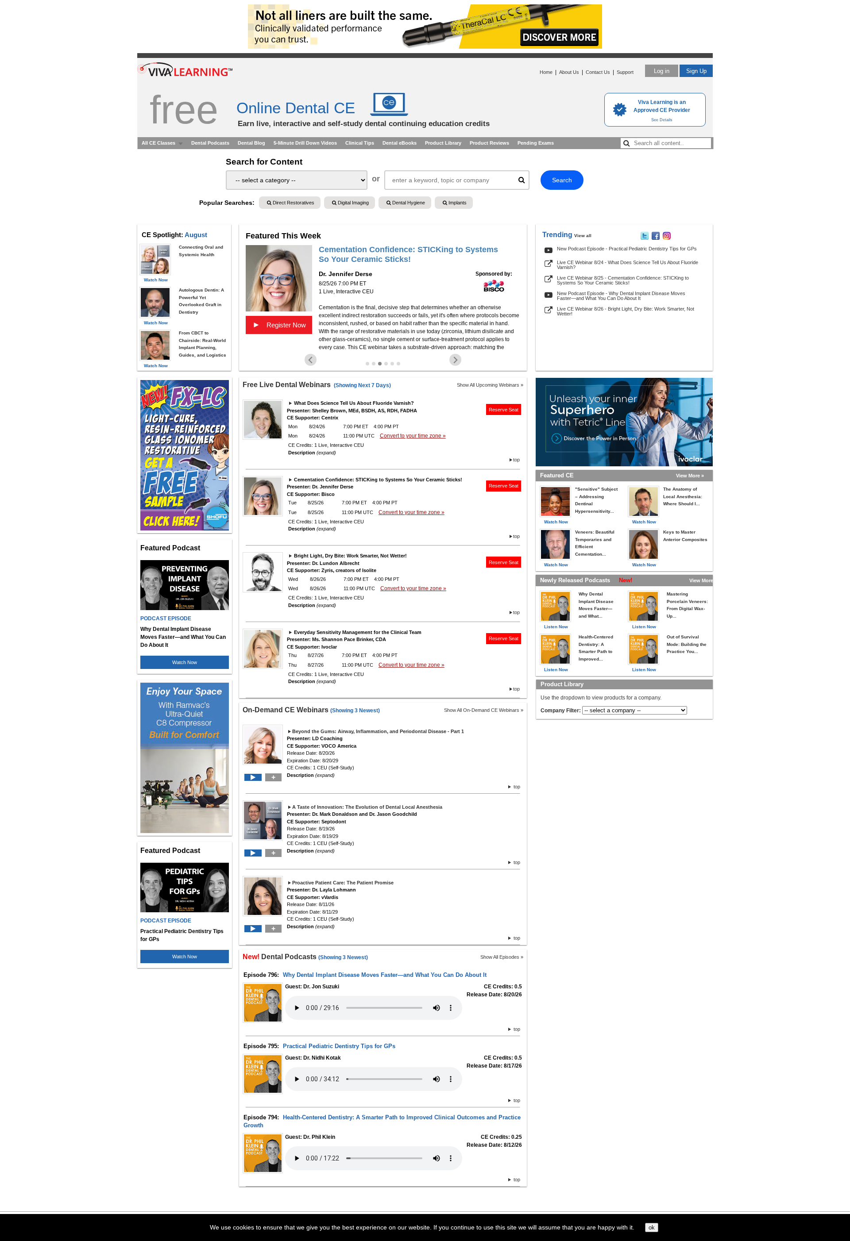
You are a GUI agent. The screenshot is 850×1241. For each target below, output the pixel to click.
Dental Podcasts (210, 143)
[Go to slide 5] (392, 363)
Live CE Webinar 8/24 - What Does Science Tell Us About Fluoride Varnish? (627, 265)
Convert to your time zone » (413, 436)
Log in (661, 71)
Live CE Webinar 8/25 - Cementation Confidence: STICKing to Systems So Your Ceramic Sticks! (623, 280)
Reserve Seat (503, 409)
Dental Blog (251, 143)
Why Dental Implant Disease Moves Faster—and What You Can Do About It (385, 975)
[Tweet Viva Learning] (644, 238)
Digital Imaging (352, 202)
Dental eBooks (399, 143)
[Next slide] (455, 360)
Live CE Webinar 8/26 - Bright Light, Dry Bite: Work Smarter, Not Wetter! (625, 311)
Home (546, 72)
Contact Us (598, 72)
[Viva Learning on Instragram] (667, 238)
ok (652, 1227)
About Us (569, 72)
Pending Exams (536, 143)
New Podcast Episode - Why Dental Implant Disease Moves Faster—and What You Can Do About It (621, 296)
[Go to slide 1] (367, 363)
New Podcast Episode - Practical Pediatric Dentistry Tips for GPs (627, 248)
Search (562, 180)
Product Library (443, 143)
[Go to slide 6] (398, 363)
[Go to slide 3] (380, 363)
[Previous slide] (311, 360)
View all (582, 235)
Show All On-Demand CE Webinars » (483, 710)
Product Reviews (489, 143)
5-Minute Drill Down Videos (305, 143)
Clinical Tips (359, 143)
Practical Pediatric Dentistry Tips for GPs (339, 1046)
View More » (690, 475)
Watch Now (184, 662)
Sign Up (696, 71)
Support (625, 72)
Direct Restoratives (292, 202)
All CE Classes (158, 143)
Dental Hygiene (408, 202)
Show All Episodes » (501, 957)
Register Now (279, 324)
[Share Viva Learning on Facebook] (656, 238)
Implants (457, 202)
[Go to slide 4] (386, 363)
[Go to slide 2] (373, 363)
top (516, 459)
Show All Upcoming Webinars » (490, 385)
